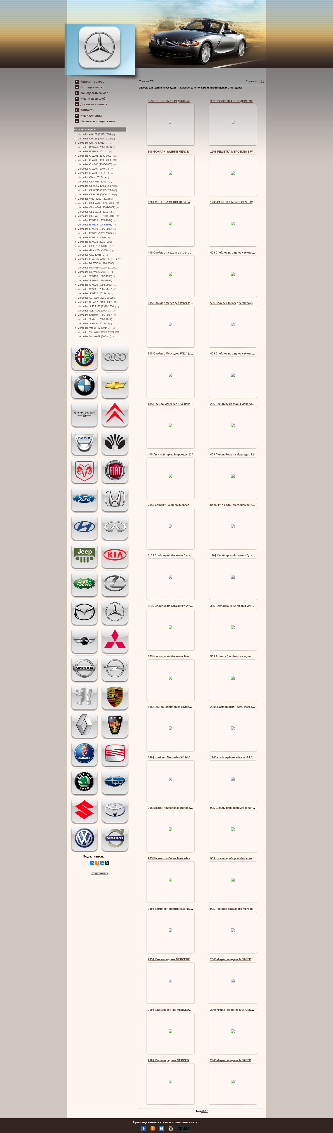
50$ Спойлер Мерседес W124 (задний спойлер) (179, 303)
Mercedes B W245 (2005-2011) (94, 147)
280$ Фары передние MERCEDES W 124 (236, 1060)
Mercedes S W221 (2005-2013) (94, 289)
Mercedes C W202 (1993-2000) (94, 160)
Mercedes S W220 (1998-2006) (94, 284)
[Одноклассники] (97, 863)
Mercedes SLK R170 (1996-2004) (96, 306)
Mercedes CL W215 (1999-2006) (95, 190)
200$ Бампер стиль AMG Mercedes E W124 (238, 707)
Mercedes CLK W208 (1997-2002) (96, 203)
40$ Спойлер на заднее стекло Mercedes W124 (179, 252)
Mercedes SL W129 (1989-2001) (95, 302)
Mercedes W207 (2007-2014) (93, 198)
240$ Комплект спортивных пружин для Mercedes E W (184, 908)
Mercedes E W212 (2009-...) (93, 237)
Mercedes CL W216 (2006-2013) (95, 194)
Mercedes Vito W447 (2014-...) (94, 327)
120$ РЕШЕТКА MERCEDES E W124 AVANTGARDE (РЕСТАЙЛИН (253, 151)
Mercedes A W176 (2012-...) (92, 142)
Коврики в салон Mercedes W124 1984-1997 (239, 505)
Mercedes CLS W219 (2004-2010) (96, 216)
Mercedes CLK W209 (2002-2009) (96, 207)
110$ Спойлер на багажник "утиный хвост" (176, 555)
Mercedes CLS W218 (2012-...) (94, 211)
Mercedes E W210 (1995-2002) (94, 229)
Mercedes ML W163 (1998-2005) (95, 263)
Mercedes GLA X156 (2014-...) (94, 246)
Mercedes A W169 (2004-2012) (94, 138)
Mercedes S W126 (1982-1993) (94, 276)
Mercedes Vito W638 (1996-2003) (96, 332)
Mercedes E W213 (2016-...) (93, 241)
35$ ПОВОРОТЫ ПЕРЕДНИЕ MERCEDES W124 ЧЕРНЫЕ (185, 101)
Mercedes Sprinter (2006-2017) (94, 319)
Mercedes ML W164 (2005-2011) (95, 267)
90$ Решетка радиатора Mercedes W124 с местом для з (247, 908)
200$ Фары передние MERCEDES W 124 (236, 959)
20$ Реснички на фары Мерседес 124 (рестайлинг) (182, 505)
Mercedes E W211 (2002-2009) (94, 233)
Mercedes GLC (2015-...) (91, 254)
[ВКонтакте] (92, 863)
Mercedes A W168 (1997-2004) (94, 134)
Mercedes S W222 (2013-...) (93, 293)
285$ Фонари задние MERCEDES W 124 (174, 959)
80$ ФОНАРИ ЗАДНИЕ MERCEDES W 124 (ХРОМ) (180, 151)
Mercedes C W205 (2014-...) (93, 173)
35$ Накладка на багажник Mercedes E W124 (240, 606)
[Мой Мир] (102, 863)
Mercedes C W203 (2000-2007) (94, 164)
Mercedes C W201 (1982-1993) (94, 155)
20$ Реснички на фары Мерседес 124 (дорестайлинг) (246, 404)
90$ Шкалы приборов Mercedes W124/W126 (177, 808)
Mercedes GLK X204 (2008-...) (94, 250)
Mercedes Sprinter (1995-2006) (94, 315)
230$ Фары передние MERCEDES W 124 (236, 1009)
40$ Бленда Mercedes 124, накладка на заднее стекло (184, 404)
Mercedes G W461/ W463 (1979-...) (97, 259)
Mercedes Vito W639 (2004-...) (94, 336)
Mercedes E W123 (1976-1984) (94, 220)
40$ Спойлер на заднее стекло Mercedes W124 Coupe (246, 353)
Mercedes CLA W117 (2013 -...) (94, 181)
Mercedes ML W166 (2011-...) (93, 272)
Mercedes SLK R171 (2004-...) (94, 310)
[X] (107, 863)
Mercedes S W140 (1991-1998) (94, 280)
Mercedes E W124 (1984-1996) (94, 224)
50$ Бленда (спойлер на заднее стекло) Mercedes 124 (246, 656)
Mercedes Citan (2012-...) (91, 177)
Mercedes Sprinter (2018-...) (93, 323)
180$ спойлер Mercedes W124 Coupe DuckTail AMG (182, 757)
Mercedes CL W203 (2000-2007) (95, 185)
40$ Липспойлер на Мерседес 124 (170, 454)
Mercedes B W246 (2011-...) (93, 151)
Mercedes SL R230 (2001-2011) (95, 297)
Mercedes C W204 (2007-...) (93, 168)
